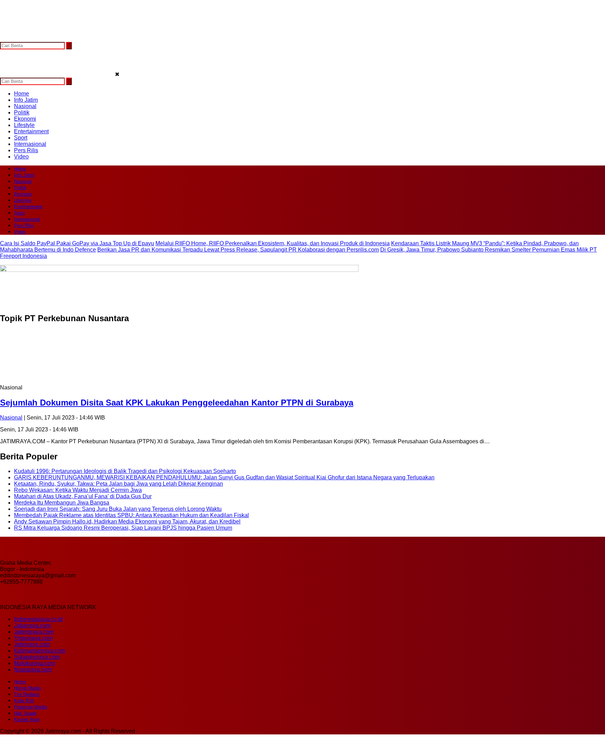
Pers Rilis (26, 150)
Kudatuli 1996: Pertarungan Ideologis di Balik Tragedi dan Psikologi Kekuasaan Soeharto (125, 471)
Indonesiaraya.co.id (38, 619)
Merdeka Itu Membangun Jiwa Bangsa (61, 503)
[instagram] (33, 39)
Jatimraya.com (32, 644)
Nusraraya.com (33, 669)
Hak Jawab (25, 713)
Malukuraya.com (34, 663)
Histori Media (27, 688)
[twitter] (20, 39)
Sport (20, 138)
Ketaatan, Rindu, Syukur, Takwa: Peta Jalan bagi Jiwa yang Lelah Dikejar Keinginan (118, 484)
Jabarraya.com (32, 625)
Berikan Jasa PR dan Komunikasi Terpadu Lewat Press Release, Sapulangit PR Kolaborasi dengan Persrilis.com (238, 250)
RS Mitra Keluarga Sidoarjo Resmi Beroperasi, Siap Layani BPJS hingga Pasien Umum (123, 528)
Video (21, 157)
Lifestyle (24, 125)
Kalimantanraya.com (39, 651)
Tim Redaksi (27, 694)
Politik (21, 112)
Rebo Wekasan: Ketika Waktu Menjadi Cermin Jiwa (78, 490)
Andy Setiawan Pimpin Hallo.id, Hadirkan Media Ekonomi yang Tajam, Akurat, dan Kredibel (127, 521)
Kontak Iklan (27, 719)
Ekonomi (25, 119)
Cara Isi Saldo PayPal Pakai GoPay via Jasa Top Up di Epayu (77, 243)
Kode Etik (24, 700)
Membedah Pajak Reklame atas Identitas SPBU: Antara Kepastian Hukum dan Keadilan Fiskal (131, 515)
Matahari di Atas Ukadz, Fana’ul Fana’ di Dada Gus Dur (83, 496)
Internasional (30, 144)
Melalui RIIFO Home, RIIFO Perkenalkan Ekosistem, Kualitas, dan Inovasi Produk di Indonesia (272, 243)
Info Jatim (26, 100)
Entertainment (31, 131)
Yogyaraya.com (33, 638)
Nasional (25, 106)
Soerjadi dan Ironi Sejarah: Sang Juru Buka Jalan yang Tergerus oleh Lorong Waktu (118, 509)
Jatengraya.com (34, 632)
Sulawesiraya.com (37, 657)
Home (21, 94)
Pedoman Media (30, 707)
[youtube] (47, 39)
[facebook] (6, 39)
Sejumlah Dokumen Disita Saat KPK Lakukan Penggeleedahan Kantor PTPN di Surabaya (176, 402)
